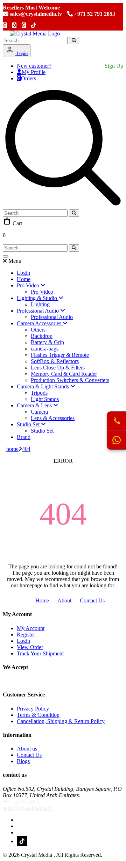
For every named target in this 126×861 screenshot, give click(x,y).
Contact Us (92, 600)
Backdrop (41, 336)
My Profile (34, 72)
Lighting (40, 304)
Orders (28, 78)
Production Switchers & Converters (70, 380)
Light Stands (45, 399)
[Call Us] (116, 421)
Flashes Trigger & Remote (60, 355)
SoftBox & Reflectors (55, 361)
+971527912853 (21, 802)
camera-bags (44, 349)
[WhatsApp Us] (116, 440)
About (64, 600)
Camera (39, 412)
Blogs (23, 761)
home (12, 449)
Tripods (39, 393)
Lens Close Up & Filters (58, 368)
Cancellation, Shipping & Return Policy (61, 721)
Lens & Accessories (53, 418)
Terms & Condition (38, 715)
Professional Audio (52, 317)
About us (27, 749)
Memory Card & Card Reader (64, 374)
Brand (23, 437)
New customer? (34, 66)
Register (26, 635)
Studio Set (42, 431)
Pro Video (42, 292)
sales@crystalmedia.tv (35, 14)
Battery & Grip (47, 342)
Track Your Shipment (40, 653)
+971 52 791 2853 (94, 14)
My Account (30, 628)
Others (38, 330)
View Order (30, 647)
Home (23, 279)
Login (21, 53)
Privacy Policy (33, 709)
